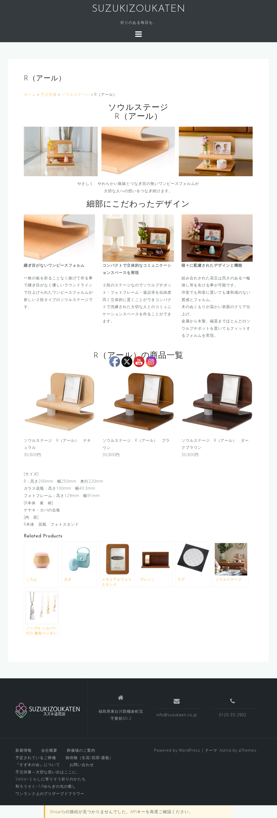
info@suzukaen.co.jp (176, 714)
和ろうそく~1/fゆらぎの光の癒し (45, 786)
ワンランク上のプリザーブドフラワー (49, 793)
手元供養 (49, 94)
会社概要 (49, 750)
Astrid (225, 750)
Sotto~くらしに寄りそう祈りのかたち (50, 778)
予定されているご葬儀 (35, 757)
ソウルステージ (75, 94)
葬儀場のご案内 (81, 750)
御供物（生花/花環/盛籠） (89, 757)
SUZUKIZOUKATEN (138, 9)
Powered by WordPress (177, 750)
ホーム (30, 94)
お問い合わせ (82, 764)
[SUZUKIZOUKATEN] (47, 710)
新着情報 (23, 750)
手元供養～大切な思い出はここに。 (47, 771)
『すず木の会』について (37, 764)
